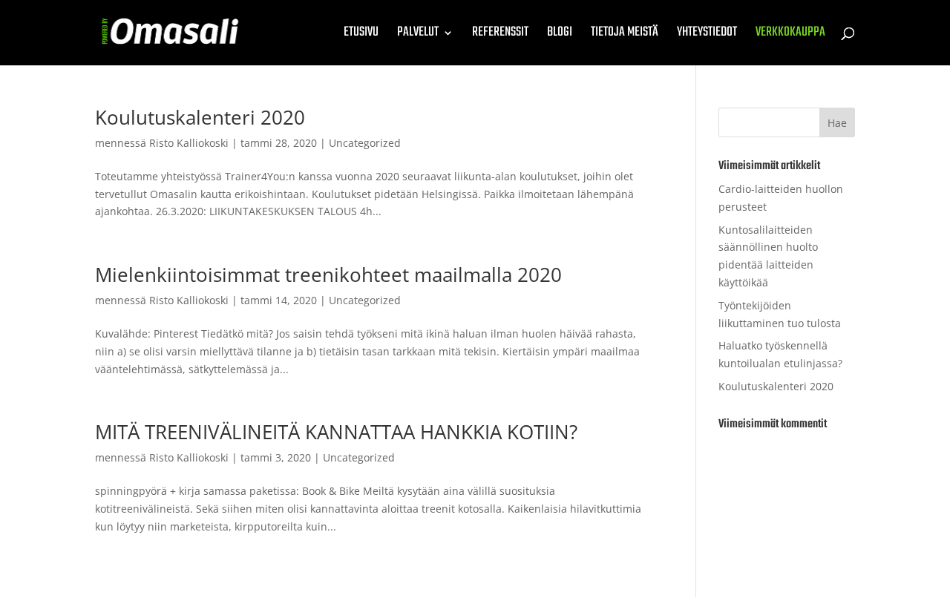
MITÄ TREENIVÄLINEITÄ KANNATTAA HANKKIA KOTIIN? (336, 431)
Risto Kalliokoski (189, 143)
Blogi (559, 35)
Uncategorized (365, 143)
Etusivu (361, 35)
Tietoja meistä (624, 35)
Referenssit (500, 35)
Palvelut (418, 35)
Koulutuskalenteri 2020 (200, 117)
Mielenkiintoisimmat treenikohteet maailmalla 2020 (328, 274)
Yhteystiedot (707, 35)
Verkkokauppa (790, 35)
